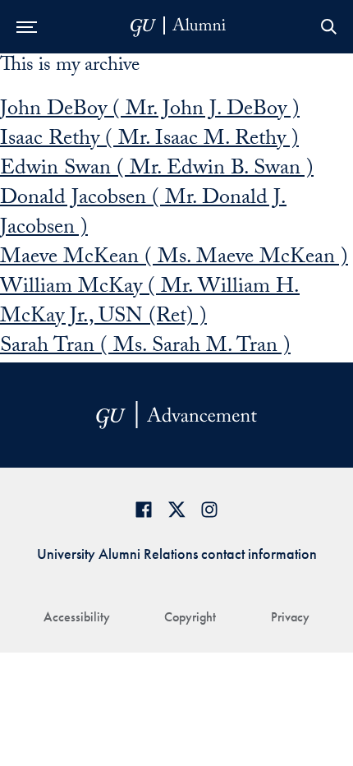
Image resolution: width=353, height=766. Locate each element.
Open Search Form (328, 26)
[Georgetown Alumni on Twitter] (176, 509)
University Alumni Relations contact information (177, 553)
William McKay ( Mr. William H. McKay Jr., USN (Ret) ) (150, 303)
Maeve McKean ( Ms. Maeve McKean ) (174, 259)
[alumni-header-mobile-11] (179, 26)
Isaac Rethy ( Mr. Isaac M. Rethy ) (149, 140)
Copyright (190, 616)
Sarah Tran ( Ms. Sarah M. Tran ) (145, 348)
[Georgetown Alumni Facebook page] (143, 509)
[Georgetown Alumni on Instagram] (209, 509)
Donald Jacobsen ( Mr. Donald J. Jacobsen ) (143, 214)
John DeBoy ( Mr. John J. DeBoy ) (150, 111)
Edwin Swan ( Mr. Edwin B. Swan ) (157, 170)
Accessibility (77, 616)
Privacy (290, 616)
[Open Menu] (26, 26)
